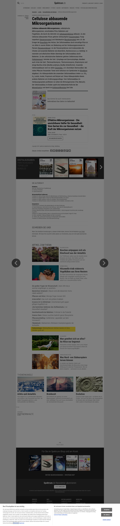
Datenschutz (16, 523)
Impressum (21, 523)
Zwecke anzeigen (107, 519)
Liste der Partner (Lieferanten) (60, 514)
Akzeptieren (106, 509)
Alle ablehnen (107, 514)
